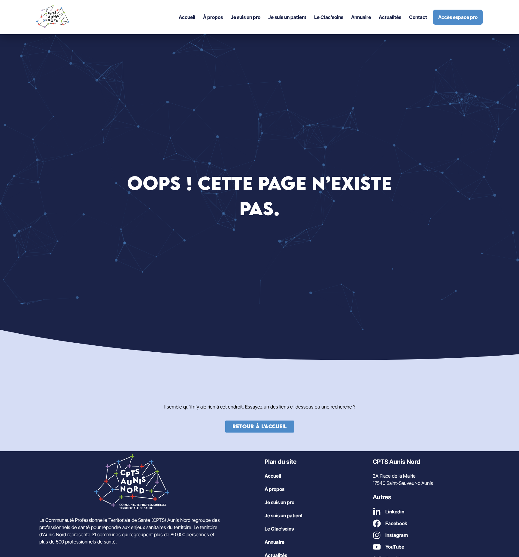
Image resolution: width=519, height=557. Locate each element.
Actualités (390, 17)
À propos (213, 17)
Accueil (187, 17)
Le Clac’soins (328, 17)
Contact (418, 17)
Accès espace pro (458, 17)
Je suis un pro (245, 17)
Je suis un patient (287, 17)
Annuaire (361, 17)
